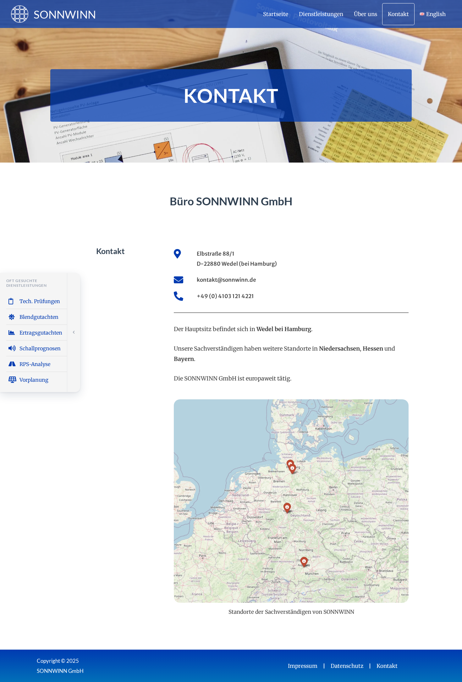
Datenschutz (347, 666)
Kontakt (398, 14)
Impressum (302, 666)
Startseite (275, 14)
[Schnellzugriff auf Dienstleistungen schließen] (73, 332)
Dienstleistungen (321, 14)
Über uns (365, 14)
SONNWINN (65, 14)
